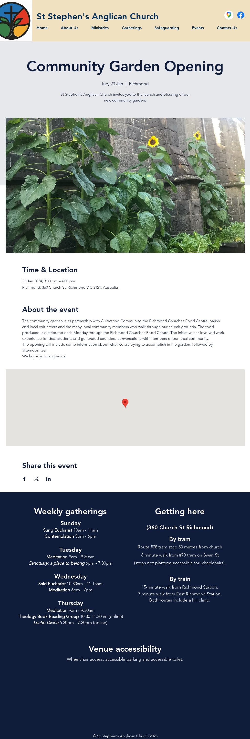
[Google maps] (229, 15)
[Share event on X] (36, 479)
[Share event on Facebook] (24, 479)
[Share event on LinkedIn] (48, 479)
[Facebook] (241, 15)
